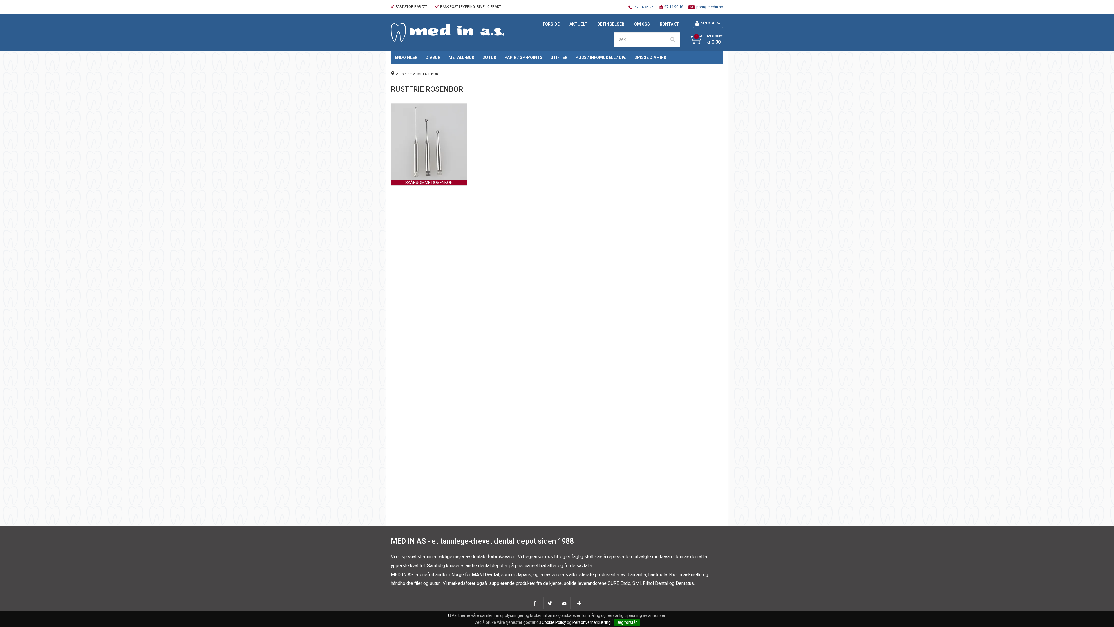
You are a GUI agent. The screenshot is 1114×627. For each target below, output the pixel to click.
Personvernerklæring (591, 622)
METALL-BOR (461, 57)
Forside (551, 24)
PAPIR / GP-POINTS (523, 57)
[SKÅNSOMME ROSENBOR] (429, 142)
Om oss (642, 24)
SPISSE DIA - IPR (650, 57)
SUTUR (489, 57)
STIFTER (559, 57)
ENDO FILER (406, 57)
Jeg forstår (626, 622)
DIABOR (433, 57)
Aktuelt (578, 24)
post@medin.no (709, 7)
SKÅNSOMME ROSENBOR (429, 182)
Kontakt (669, 24)
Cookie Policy (554, 622)
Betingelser (610, 24)
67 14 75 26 (643, 7)
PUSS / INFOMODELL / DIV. (601, 57)
